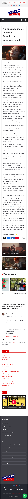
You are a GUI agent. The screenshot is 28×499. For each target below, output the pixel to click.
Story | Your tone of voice (11, 252)
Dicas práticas (5, 355)
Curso (8, 487)
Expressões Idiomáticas (7, 364)
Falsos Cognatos (5, 366)
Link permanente (22, 317)
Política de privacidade (18, 489)
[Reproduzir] (3, 407)
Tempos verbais (5, 378)
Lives (11, 487)
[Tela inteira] (24, 407)
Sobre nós (23, 487)
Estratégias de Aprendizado (8, 362)
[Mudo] (22, 407)
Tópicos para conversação (8, 383)
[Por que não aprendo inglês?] (15, 278)
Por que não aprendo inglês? (13, 293)
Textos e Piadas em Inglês (8, 381)
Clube (4, 487)
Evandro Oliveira (11, 314)
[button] (25, 496)
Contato (10, 489)
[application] (14, 402)
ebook (14, 487)
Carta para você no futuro (11, 267)
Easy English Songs (6, 357)
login (14, 342)
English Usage (5, 359)
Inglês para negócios (6, 373)
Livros (18, 487)
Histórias (4, 369)
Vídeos (3, 388)
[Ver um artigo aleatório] (24, 20)
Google (13, 206)
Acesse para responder (12, 336)
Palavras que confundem (7, 376)
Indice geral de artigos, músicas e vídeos (11, 371)
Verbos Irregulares (6, 385)
